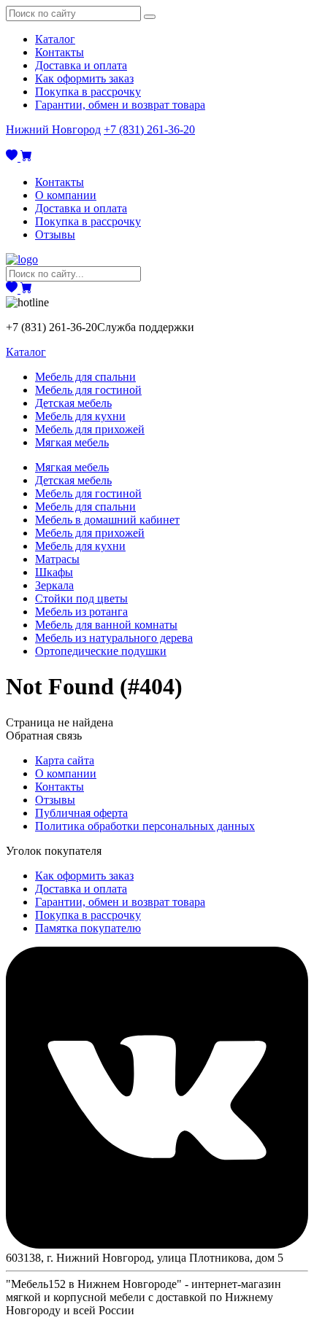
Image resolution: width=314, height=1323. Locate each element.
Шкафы (54, 572)
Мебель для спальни (85, 376)
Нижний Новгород (53, 129)
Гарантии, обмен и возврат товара (120, 104)
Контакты (59, 52)
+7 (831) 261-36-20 (149, 129)
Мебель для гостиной (88, 390)
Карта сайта (64, 760)
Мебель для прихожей (90, 429)
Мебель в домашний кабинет (107, 519)
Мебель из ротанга (81, 611)
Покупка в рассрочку (88, 91)
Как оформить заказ (84, 78)
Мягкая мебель (72, 442)
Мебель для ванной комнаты (106, 624)
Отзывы (55, 234)
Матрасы (57, 559)
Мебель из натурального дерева (114, 638)
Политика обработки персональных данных (145, 826)
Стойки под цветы (81, 598)
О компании (65, 195)
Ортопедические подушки (100, 651)
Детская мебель (73, 403)
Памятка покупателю (88, 928)
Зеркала (54, 585)
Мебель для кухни (80, 416)
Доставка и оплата (81, 65)
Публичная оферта (81, 813)
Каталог (55, 39)
